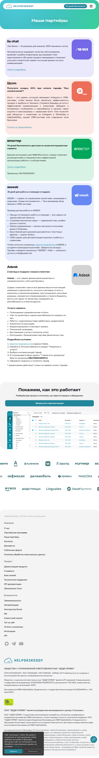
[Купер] (75, 463)
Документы (9, 545)
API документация (12, 584)
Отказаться (33, 751)
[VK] (41, 463)
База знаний (10, 575)
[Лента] (56, 463)
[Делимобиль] (47, 476)
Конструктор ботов (13, 609)
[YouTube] (21, 643)
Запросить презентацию (49, 403)
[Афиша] (22, 476)
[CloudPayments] (72, 489)
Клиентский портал (13, 618)
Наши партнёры (11, 537)
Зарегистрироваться (20, 343)
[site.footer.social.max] (6, 643)
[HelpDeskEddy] (20, 6)
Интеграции (9, 631)
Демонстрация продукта (15, 566)
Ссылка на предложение (19, 127)
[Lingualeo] (47, 489)
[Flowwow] (25, 463)
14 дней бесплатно (75, 6)
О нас (6, 528)
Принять (13, 751)
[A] (9, 463)
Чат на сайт (9, 622)
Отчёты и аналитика (13, 627)
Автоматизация (11, 605)
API (5, 635)
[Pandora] (92, 476)
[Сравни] (71, 476)
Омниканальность (12, 600)
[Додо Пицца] (24, 489)
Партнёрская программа (15, 532)
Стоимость (9, 571)
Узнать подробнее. (16, 69)
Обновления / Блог (13, 588)
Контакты (8, 541)
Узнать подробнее (16, 167)
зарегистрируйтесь (45, 244)
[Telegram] (13, 643)
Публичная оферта (13, 550)
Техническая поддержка (15, 579)
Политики (17, 746)
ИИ (5, 613)
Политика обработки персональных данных (24, 554)
